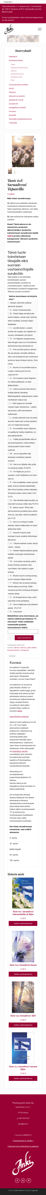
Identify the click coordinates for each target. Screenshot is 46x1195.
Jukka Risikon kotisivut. (19, 716)
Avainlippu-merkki (20, 751)
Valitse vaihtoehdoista (23, 923)
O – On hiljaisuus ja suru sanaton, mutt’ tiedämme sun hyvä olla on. (22, 475)
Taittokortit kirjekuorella (19, 68)
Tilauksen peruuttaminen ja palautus (23, 1146)
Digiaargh (35, 1190)
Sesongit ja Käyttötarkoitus (20, 119)
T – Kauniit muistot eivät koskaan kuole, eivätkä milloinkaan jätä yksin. (22, 536)
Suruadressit (24, 650)
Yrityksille (13, 123)
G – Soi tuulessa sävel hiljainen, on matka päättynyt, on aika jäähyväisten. (22, 382)
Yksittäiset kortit (16, 77)
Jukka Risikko (32, 647)
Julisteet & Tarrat (16, 100)
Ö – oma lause (16, 611)
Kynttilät (12, 115)
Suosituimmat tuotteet (18, 84)
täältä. (19, 711)
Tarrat (13, 64)
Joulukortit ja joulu (17, 74)
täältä (10, 236)
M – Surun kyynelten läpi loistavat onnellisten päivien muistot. (19, 457)
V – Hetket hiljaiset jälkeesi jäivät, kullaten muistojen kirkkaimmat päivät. (23, 554)
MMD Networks (20, 1190)
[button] (39, 29)
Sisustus (12, 111)
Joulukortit (13, 103)
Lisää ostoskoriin (24, 637)
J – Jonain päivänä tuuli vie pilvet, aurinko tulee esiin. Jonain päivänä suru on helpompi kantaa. (23, 421)
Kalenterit (13, 56)
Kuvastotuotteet (13, 650)
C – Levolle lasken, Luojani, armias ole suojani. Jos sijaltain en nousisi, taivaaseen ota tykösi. (22, 331)
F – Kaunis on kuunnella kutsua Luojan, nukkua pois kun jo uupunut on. (22, 371)
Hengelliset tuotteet (17, 107)
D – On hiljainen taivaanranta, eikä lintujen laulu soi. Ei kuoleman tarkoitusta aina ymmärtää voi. (22, 342)
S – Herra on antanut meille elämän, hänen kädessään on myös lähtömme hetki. (22, 525)
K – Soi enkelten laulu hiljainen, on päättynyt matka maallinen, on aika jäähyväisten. (22, 432)
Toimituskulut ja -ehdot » (23, 1140)
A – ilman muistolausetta (20, 310)
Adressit (17, 647)
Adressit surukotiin (17, 96)
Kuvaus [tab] (12, 656)
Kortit (13, 80)
